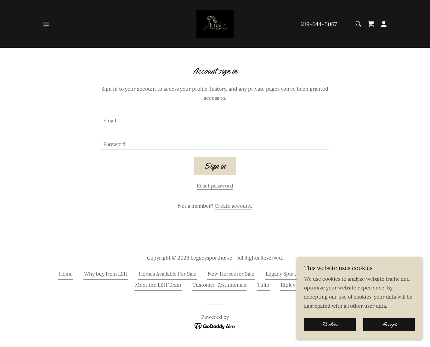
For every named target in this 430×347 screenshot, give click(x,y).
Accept (389, 324)
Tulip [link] (263, 285)
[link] (215, 23)
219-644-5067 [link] (319, 24)
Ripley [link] (288, 285)
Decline (330, 324)
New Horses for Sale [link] (231, 274)
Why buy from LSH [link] (105, 274)
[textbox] (215, 118)
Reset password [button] (215, 185)
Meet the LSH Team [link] (158, 285)
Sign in (215, 166)
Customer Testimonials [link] (219, 285)
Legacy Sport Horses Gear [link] (296, 274)
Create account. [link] (233, 206)
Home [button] (66, 274)
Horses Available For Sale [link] (167, 274)
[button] (46, 24)
